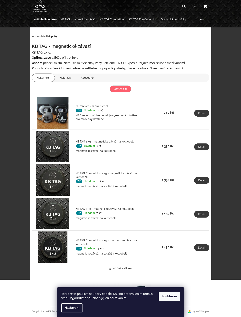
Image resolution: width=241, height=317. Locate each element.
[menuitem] (45, 19)
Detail (201, 113)
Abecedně (87, 77)
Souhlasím (169, 296)
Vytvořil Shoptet (201, 311)
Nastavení (72, 308)
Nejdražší (65, 77)
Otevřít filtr (120, 88)
